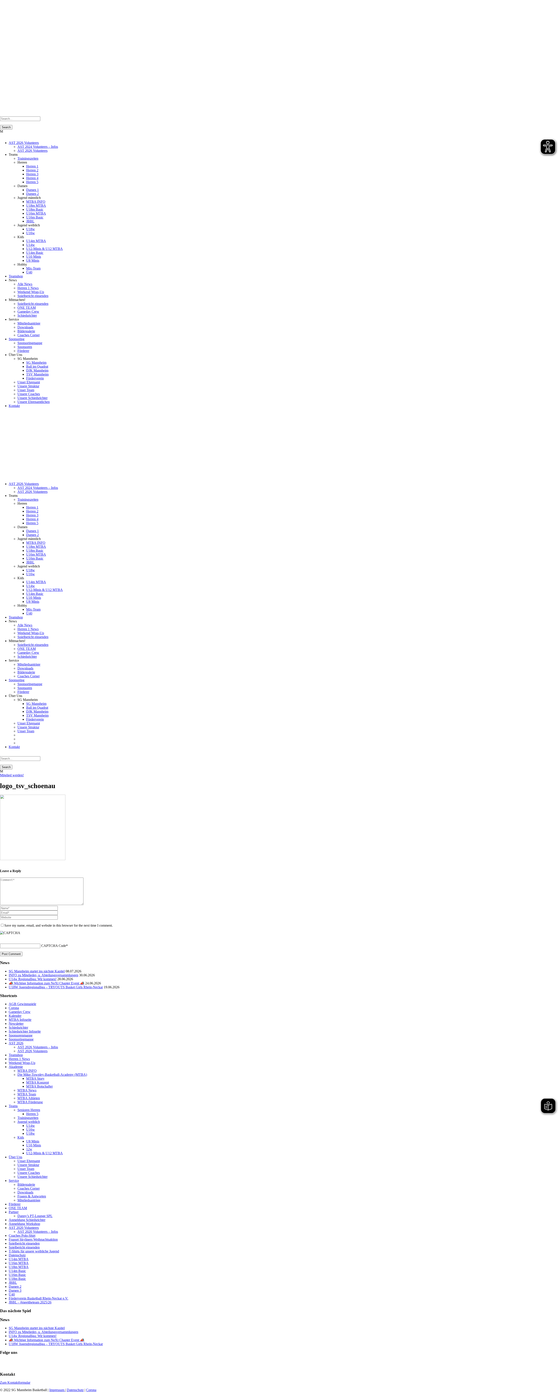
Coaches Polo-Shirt (22, 1235)
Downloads (25, 327)
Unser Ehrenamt (28, 382)
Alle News (24, 284)
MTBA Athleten (28, 1098)
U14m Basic (34, 252)
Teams (13, 1106)
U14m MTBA (36, 241)
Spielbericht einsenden (32, 296)
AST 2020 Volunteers (24, 1228)
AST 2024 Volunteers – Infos (37, 147)
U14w (30, 245)
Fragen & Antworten (31, 1196)
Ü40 (29, 272)
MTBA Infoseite (20, 1019)
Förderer (23, 351)
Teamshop (16, 276)
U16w (30, 233)
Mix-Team (33, 268)
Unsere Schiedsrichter (32, 398)
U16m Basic (34, 217)
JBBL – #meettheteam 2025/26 (30, 1302)
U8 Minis (32, 260)
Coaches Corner (28, 335)
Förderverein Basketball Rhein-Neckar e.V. (38, 1298)
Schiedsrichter (27, 315)
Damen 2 (32, 194)
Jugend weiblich (28, 1122)
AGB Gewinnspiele (22, 1004)
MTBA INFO (35, 201)
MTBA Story (35, 1078)
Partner (14, 1212)
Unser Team (25, 390)
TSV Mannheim (37, 374)
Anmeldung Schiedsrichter (27, 1220)
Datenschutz (17, 1255)
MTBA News (26, 1090)
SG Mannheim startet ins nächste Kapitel (37, 971)
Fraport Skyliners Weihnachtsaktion (33, 1239)
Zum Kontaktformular (15, 1382)
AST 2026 (16, 1043)
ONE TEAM (26, 307)
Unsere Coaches (28, 394)
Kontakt (14, 406)
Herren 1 (32, 166)
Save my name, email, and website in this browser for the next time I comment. (58, 925)
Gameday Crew (28, 311)
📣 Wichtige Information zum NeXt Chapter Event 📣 (46, 983)
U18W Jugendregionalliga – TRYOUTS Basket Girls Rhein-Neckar (56, 987)
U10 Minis (33, 256)
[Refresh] (2, 938)
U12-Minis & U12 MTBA (44, 249)
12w (29, 1149)
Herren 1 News (28, 288)
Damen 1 (32, 190)
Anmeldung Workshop (24, 1224)
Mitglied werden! (12, 775)
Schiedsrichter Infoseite (25, 1031)
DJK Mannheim (37, 370)
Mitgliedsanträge (28, 323)
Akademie (16, 1067)
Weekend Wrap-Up (30, 292)
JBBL (30, 221)
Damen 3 (15, 1290)
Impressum (57, 1390)
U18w (30, 229)
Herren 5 (32, 182)
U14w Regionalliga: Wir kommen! (32, 979)
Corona (14, 1008)
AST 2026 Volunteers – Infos (37, 1047)
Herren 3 (32, 174)
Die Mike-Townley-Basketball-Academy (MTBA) (52, 1074)
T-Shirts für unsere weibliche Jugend (34, 1251)
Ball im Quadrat (37, 366)
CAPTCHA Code (53, 946)
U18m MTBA (36, 205)
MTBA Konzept (37, 1082)
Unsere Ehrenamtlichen (33, 402)
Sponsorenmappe (20, 1035)
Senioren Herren (28, 1110)
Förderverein (35, 378)
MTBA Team (26, 1094)
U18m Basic (34, 209)
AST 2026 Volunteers (24, 143)
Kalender (15, 1016)
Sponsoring (16, 339)
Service (14, 1180)
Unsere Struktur (28, 386)
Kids (20, 1137)
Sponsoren (24, 347)
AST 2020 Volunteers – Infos (37, 1231)
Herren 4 (32, 178)
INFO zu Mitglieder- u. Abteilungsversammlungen (43, 975)
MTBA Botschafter (39, 1086)
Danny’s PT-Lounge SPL (35, 1216)
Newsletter (16, 1023)
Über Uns (15, 1157)
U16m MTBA (36, 213)
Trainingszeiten (27, 158)
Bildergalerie (26, 331)
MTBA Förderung (30, 1102)
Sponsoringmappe (29, 343)
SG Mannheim (36, 362)
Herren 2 (32, 170)
